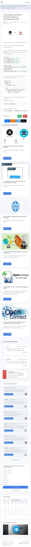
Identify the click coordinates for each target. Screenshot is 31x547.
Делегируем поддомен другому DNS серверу (15, 217)
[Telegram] (18, 120)
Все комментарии (15, 459)
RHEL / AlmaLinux (8, 470)
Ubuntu (6, 478)
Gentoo (6, 482)
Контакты (11, 543)
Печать (7, 116)
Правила (10, 541)
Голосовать (16, 487)
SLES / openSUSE (8, 472)
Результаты (16, 490)
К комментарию (9, 394)
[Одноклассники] (12, 120)
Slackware (6, 484)
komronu (8, 359)
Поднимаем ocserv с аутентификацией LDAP (15, 287)
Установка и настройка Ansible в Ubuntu (17, 42)
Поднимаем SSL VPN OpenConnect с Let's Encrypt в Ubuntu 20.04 (14, 322)
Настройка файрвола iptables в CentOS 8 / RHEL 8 (15, 252)
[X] (23, 120)
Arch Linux (6, 480)
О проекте (4, 541)
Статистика (5, 543)
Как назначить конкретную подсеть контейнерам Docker (14, 182)
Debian (6, 476)
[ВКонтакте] (7, 120)
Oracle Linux (7, 474)
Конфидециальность (7, 545)
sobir (7, 346)
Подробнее (7, 158)
